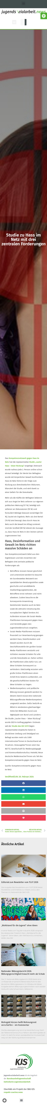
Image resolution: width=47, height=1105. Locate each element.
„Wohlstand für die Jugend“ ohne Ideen (19, 925)
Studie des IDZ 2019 (20, 726)
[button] (43, 16)
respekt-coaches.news (13, 1092)
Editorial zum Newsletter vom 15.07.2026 (19, 882)
